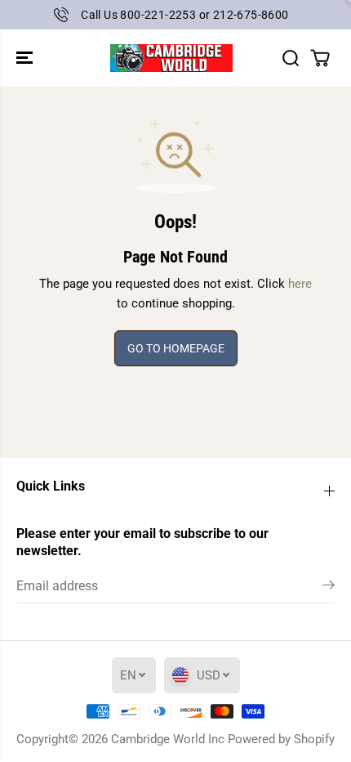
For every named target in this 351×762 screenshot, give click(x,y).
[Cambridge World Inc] (171, 58)
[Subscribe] (328, 588)
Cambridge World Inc (167, 739)
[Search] (290, 58)
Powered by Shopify (281, 739)
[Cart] (320, 58)
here (300, 283)
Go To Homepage (175, 348)
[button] (26, 58)
